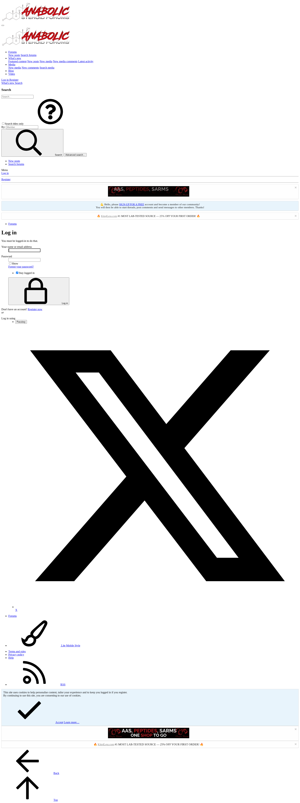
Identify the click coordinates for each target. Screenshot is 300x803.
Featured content (17, 61)
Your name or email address (16, 246)
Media (11, 64)
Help (11, 657)
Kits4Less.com (109, 216)
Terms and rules (17, 651)
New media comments (65, 61)
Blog (11, 70)
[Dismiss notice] (295, 188)
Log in (5, 173)
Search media (47, 67)
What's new (14, 58)
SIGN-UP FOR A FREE (131, 204)
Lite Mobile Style (70, 645)
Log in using (8, 318)
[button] (50, 123)
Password (6, 256)
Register (5, 179)
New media (46, 61)
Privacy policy (16, 654)
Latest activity (85, 61)
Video (11, 73)
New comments (30, 67)
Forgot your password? (21, 266)
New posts (14, 55)
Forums (12, 51)
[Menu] (2, 25)
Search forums (28, 55)
